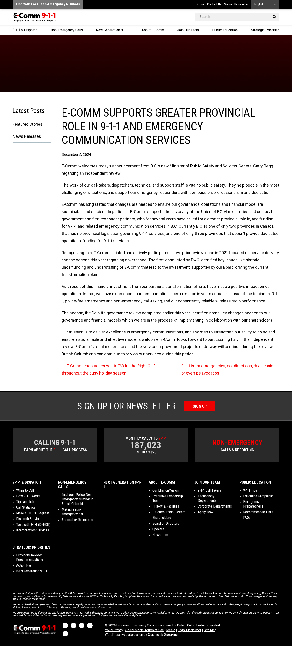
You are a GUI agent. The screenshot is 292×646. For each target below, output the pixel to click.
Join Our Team (188, 30)
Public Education (225, 30)
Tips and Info (25, 502)
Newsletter (241, 4)
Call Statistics (26, 507)
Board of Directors (165, 523)
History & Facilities (165, 506)
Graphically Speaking (163, 634)
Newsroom (160, 535)
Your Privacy (114, 630)
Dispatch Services (29, 519)
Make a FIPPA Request (32, 513)
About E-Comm (153, 30)
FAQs (246, 518)
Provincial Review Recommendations (29, 557)
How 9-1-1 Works (28, 496)
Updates (158, 529)
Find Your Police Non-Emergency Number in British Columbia (77, 499)
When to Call (25, 490)
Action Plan (24, 565)
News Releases (27, 136)
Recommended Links (258, 512)
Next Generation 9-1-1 (112, 30)
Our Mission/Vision (165, 490)
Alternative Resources (77, 520)
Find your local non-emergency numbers (48, 4)
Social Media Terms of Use (144, 630)
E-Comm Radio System (168, 512)
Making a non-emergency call (72, 511)
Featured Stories (27, 124)
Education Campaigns (258, 496)
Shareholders (161, 518)
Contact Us (214, 4)
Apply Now (205, 512)
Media (228, 4)
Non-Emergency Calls (67, 30)
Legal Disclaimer (189, 630)
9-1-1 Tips (250, 490)
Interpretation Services (32, 530)
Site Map (210, 630)
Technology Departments (207, 498)
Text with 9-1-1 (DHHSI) (33, 524)
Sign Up (200, 406)
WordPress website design (124, 634)
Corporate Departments (215, 506)
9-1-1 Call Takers (209, 490)
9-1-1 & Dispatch (25, 30)
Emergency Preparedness (253, 504)
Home (201, 4)
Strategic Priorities (265, 30)
